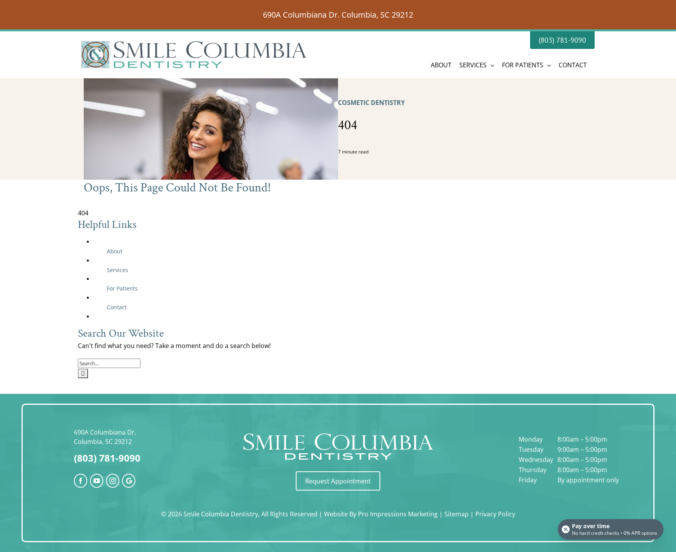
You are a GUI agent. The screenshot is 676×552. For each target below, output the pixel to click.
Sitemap (456, 514)
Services (117, 270)
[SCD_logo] (338, 432)
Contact (117, 307)
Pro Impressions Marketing (398, 514)
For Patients (122, 288)
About (114, 251)
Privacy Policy (495, 514)
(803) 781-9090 (107, 457)
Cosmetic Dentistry (371, 102)
